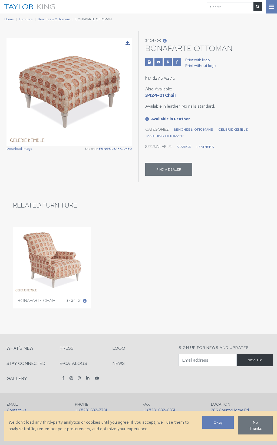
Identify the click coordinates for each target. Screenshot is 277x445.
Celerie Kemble (233, 129)
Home (9, 19)
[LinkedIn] (88, 378)
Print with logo (197, 59)
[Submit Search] (257, 6)
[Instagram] (71, 378)
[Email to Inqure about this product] (158, 62)
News (118, 363)
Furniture (26, 19)
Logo (118, 348)
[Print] (149, 62)
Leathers (205, 146)
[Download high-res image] (127, 43)
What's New (19, 348)
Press (67, 348)
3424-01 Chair (160, 95)
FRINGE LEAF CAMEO (115, 149)
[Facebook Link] (177, 62)
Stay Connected (25, 363)
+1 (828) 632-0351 (159, 409)
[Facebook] (63, 378)
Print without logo (200, 65)
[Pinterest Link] (168, 62)
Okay (218, 422)
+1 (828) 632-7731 (91, 409)
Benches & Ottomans (54, 19)
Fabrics (183, 146)
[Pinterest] (79, 378)
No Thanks (255, 425)
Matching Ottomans (165, 136)
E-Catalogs (73, 363)
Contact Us (16, 409)
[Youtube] (97, 378)
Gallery (16, 378)
